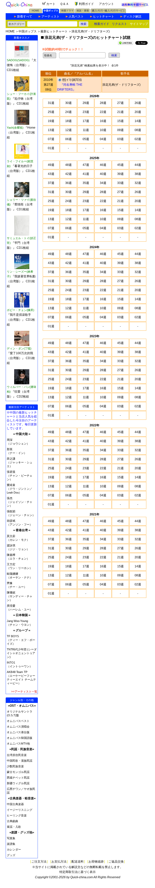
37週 (51, 183)
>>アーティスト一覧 (24, 691)
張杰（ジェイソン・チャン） (19, 502)
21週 (120, 112)
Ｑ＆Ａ (64, 3)
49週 (51, 164)
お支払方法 (59, 861)
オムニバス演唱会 (18, 726)
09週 (120, 130)
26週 (138, 103)
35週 (86, 183)
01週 (51, 148)
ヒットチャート (103, 16)
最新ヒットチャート (54, 31)
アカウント (106, 3)
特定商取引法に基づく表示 (77, 872)
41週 (86, 173)
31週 (51, 103)
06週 (68, 139)
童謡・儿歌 (14, 826)
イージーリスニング (19, 809)
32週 (138, 183)
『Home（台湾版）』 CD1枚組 (21, 132)
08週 (138, 130)
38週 (138, 173)
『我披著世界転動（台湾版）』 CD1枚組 (21, 281)
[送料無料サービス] (135, 6)
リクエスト (119, 23)
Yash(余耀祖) (15, 127)
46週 (103, 164)
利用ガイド (86, 3)
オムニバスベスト (18, 720)
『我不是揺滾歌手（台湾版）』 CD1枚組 (21, 319)
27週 (120, 103)
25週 (51, 112)
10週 (103, 130)
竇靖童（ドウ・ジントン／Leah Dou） (19, 488)
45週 (120, 164)
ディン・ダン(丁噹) (19, 348)
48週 (68, 164)
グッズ (11, 855)
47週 (86, 164)
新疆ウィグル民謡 (18, 783)
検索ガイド (101, 23)
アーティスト (50, 16)
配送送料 (77, 861)
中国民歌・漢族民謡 (19, 760)
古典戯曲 (12, 821)
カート (50, 3)
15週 (120, 121)
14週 (138, 121)
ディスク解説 (132, 16)
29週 (86, 103)
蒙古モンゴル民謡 (18, 772)
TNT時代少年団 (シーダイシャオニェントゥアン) (22, 653)
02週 (138, 139)
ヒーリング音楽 (17, 815)
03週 (120, 139)
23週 (86, 112)
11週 (86, 130)
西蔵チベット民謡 (18, 777)
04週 (103, 139)
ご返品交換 (116, 861)
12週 (68, 130)
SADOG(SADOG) (18, 60)
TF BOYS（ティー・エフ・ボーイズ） (21, 640)
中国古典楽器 (15, 804)
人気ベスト (76, 16)
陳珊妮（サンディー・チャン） (19, 596)
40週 (103, 173)
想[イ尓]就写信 (72, 79)
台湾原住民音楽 (17, 755)
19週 (51, 121)
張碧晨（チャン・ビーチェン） (19, 475)
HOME (10, 31)
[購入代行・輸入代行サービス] (108, 12)
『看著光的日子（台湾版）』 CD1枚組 (21, 170)
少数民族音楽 (15, 766)
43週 (51, 173)
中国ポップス (28, 31)
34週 (103, 183)
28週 (103, 103)
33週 (120, 183)
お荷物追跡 (96, 861)
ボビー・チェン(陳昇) (20, 310)
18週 (68, 121)
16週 (103, 121)
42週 (68, 173)
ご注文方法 (38, 861)
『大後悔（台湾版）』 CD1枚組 (21, 65)
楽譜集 (11, 843)
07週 (51, 139)
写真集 (11, 838)
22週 (103, 112)
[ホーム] (35, 12)
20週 (138, 112)
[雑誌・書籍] (82, 12)
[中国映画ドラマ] (67, 12)
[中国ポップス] (51, 12)
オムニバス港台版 (18, 732)
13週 (51, 130)
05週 (86, 139)
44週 (138, 164)
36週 (68, 183)
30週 (68, 103)
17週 (86, 121)
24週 (68, 112)
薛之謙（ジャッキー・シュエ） (19, 462)
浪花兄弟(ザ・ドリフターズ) (121, 84)
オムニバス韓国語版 (19, 737)
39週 (120, 173)
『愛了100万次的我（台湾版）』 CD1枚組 (21, 358)
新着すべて (24, 16)
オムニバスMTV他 (18, 743)
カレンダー (14, 849)
